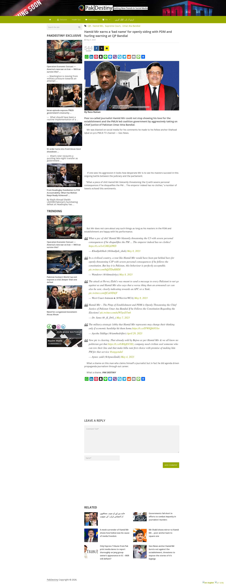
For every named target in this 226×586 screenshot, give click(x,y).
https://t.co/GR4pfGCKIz (121, 344)
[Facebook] (96, 48)
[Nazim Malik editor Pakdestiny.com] (64, 346)
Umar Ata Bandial (131, 25)
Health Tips (76, 19)
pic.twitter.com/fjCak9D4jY (103, 293)
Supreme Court (113, 25)
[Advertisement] (131, 153)
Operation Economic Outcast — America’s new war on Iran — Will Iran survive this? (64, 245)
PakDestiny (52, 579)
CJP (89, 25)
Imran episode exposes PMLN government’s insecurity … (60, 111)
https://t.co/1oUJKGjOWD (102, 246)
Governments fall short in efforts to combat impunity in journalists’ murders (162, 516)
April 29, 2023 (134, 333)
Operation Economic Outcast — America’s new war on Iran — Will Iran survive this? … (64, 69)
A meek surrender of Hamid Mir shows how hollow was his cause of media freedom (114, 532)
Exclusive (63, 19)
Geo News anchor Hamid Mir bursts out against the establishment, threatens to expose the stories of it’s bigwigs (162, 552)
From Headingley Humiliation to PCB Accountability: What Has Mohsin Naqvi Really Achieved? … (63, 193)
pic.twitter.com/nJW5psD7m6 (115, 312)
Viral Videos (93, 19)
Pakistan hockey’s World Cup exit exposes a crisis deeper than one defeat (62, 280)
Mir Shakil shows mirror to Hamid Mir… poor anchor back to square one (164, 532)
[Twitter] (101, 48)
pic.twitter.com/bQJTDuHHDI (104, 269)
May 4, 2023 (127, 356)
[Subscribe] (106, 48)
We (106, 19)
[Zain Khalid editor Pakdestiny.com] (64, 337)
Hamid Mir (98, 25)
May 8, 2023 (133, 251)
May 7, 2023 (123, 317)
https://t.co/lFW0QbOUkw (146, 328)
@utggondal (116, 351)
